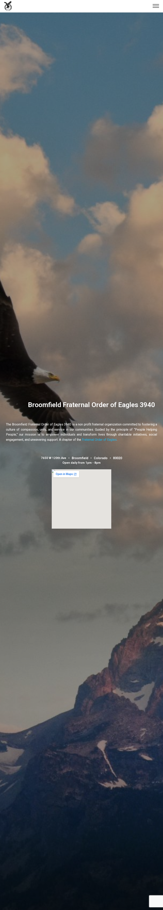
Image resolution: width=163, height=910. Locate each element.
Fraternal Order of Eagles (99, 440)
